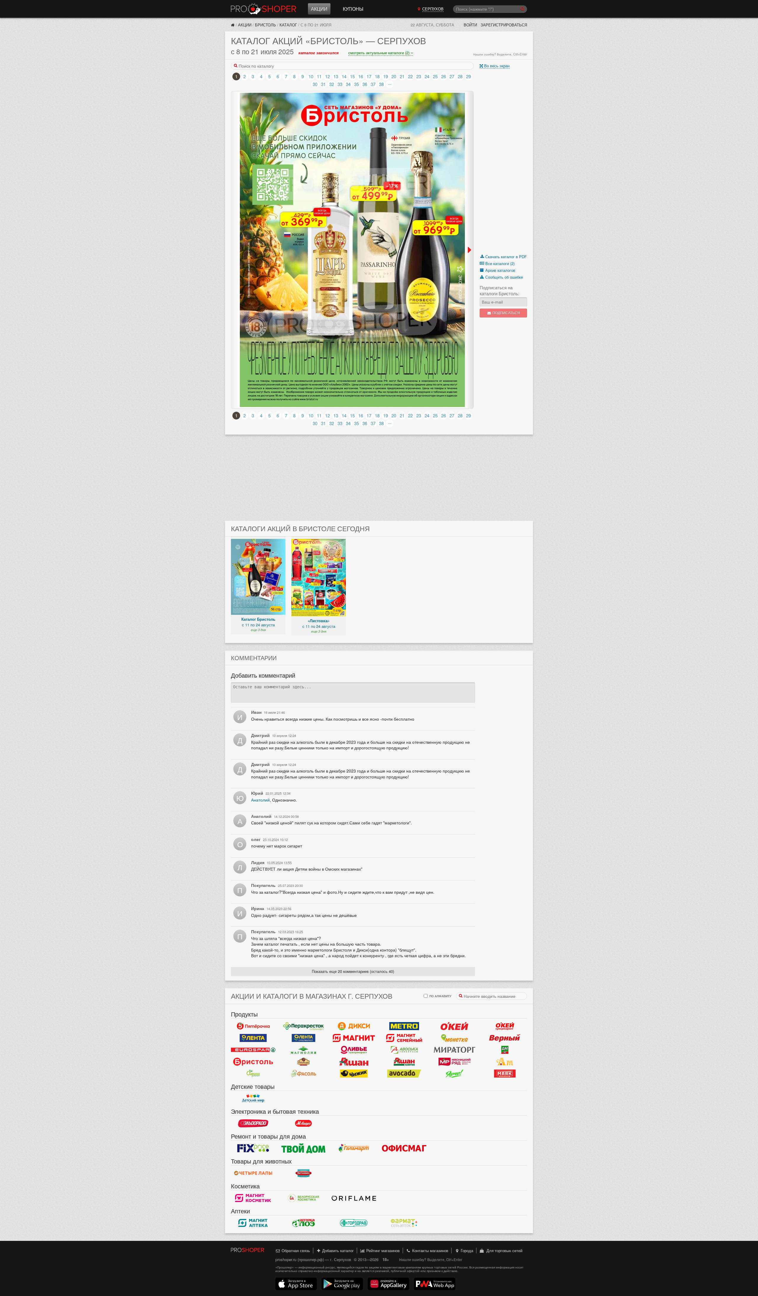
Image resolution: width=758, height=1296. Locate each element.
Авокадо (404, 1073)
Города (466, 1250)
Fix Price (253, 1148)
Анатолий (260, 800)
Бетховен (303, 1173)
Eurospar (253, 1050)
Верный (505, 1038)
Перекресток (303, 1026)
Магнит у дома (354, 1038)
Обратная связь (295, 1250)
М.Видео (303, 1123)
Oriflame (354, 1198)
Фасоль (303, 1073)
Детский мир (253, 1098)
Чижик (354, 1073)
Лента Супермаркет (303, 1038)
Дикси (354, 1026)
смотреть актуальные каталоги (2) (379, 52)
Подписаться (506, 313)
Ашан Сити (404, 1061)
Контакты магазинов (429, 1250)
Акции (319, 8)
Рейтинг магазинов (382, 1250)
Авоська (404, 1050)
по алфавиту (439, 996)
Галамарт (354, 1148)
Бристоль (265, 25)
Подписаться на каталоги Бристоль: (499, 290)
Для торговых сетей (503, 1250)
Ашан (354, 1061)
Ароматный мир (505, 1061)
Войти (470, 25)
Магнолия (303, 1050)
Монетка (454, 1038)
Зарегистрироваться (504, 25)
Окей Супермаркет (505, 1026)
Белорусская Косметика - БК (303, 1198)
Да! (505, 1050)
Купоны (353, 8)
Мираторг (454, 1050)
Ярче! (454, 1073)
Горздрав (354, 1223)
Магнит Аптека (253, 1223)
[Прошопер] (233, 25)
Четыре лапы (253, 1173)
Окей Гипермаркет (454, 1026)
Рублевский (303, 1061)
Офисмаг (404, 1148)
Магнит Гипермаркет (404, 1038)
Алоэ (303, 1223)
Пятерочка (253, 1026)
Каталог (288, 25)
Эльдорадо (253, 1123)
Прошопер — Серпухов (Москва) (263, 9)
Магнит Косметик (253, 1198)
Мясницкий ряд (454, 1061)
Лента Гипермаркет (253, 1038)
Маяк (505, 1073)
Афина (253, 1073)
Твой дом (303, 1148)
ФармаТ (404, 1223)
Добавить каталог (337, 1250)
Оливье (354, 1050)
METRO (404, 1026)
